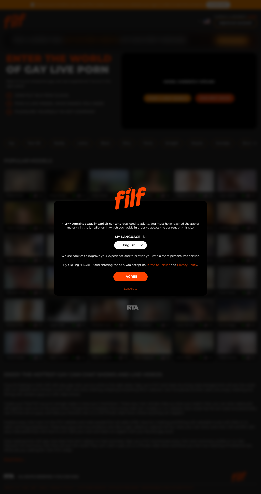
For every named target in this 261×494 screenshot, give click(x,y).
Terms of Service (158, 265)
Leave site (130, 288)
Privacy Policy (187, 265)
